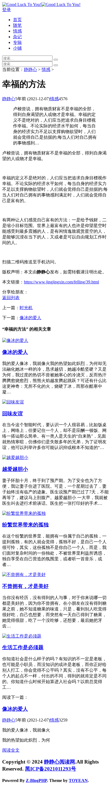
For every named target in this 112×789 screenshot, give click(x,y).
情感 (17, 31)
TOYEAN (78, 780)
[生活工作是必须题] (21, 636)
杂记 (17, 36)
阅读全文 (11, 750)
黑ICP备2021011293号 (50, 769)
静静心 (30, 69)
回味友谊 (12, 413)
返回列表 (11, 297)
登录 (6, 9)
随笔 (17, 25)
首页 (17, 19)
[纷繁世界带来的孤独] (24, 513)
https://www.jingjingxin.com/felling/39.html (61, 282)
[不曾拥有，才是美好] (24, 574)
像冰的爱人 (30, 317)
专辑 (17, 42)
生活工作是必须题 (22, 647)
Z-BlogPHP (36, 780)
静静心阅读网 (59, 762)
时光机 (26, 307)
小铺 (17, 48)
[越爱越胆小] (15, 457)
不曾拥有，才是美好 (25, 586)
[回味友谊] (13, 402)
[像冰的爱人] (15, 340)
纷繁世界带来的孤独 (25, 525)
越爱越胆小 (15, 469)
